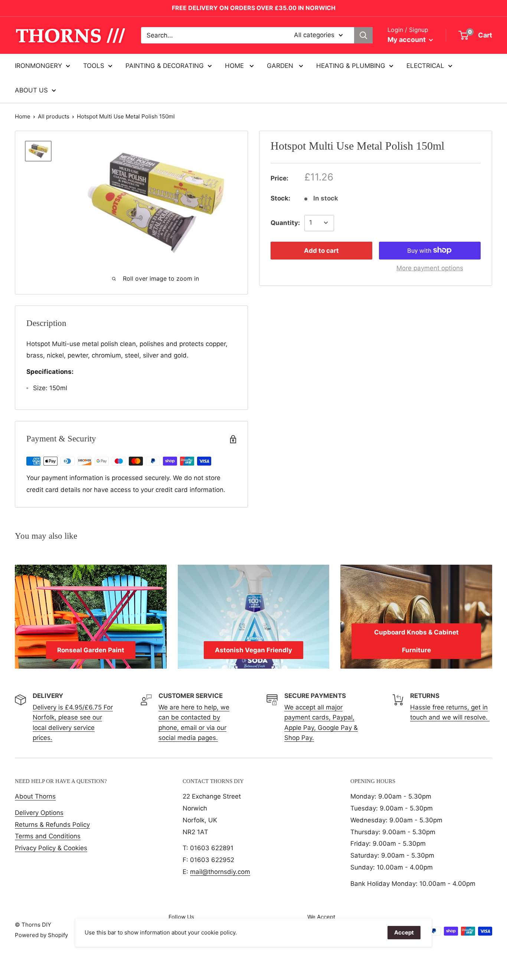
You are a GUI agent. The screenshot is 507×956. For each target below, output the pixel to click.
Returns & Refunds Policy (52, 824)
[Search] (363, 35)
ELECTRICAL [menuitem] (425, 65)
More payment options (429, 267)
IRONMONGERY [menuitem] (38, 65)
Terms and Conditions (48, 836)
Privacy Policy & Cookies (51, 848)
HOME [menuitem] (235, 65)
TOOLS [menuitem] (93, 65)
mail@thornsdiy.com (220, 871)
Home (22, 116)
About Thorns (35, 796)
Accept (404, 932)
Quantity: (285, 222)
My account (407, 39)
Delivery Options (39, 812)
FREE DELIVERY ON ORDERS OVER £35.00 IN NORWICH (254, 8)
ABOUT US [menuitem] (31, 90)
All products (53, 116)
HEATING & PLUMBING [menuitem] (350, 65)
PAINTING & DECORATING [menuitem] (164, 65)
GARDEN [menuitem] (281, 65)
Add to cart (321, 250)
